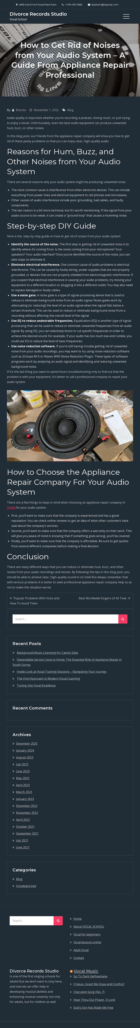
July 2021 (22, 840)
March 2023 (24, 792)
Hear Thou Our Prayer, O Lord (94, 1000)
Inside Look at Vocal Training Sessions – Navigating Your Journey (61, 672)
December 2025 (26, 744)
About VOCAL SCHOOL (88, 927)
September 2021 (27, 834)
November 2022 (27, 813)
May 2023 (22, 778)
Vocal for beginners (86, 934)
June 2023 (23, 771)
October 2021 (25, 827)
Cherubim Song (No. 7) (88, 992)
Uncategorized (26, 886)
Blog (70, 110)
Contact (78, 958)
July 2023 (22, 764)
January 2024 (25, 750)
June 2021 (23, 847)
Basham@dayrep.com (105, 4)
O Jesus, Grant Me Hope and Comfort (98, 984)
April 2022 (23, 820)
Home (77, 919)
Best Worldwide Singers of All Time (103, 598)
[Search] (122, 619)
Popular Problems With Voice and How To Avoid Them (34, 600)
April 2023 (23, 785)
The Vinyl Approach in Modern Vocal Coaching (48, 679)
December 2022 (26, 806)
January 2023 (25, 799)
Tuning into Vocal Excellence (36, 685)
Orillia (11, 508)
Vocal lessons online (87, 942)
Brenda (21, 110)
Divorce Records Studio (38, 14)
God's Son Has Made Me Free (93, 1008)
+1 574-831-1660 (73, 4)
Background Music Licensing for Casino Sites (47, 653)
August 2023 (24, 757)
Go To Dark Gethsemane (90, 976)
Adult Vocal (81, 950)
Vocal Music (86, 971)
